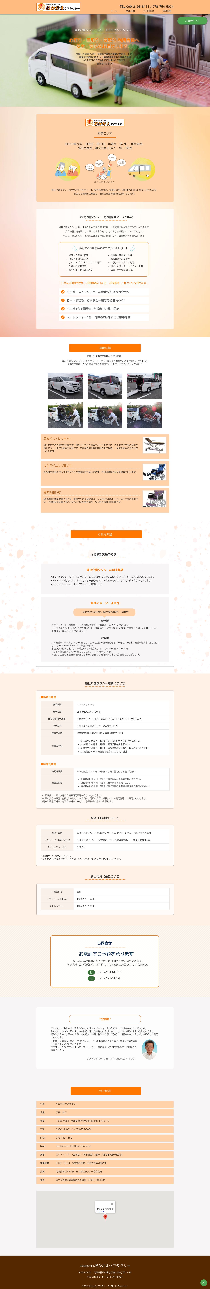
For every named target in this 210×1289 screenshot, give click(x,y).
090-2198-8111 (110, 972)
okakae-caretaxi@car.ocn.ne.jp (73, 1146)
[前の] (20, 60)
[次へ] (190, 60)
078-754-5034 (109, 978)
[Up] (203, 1282)
